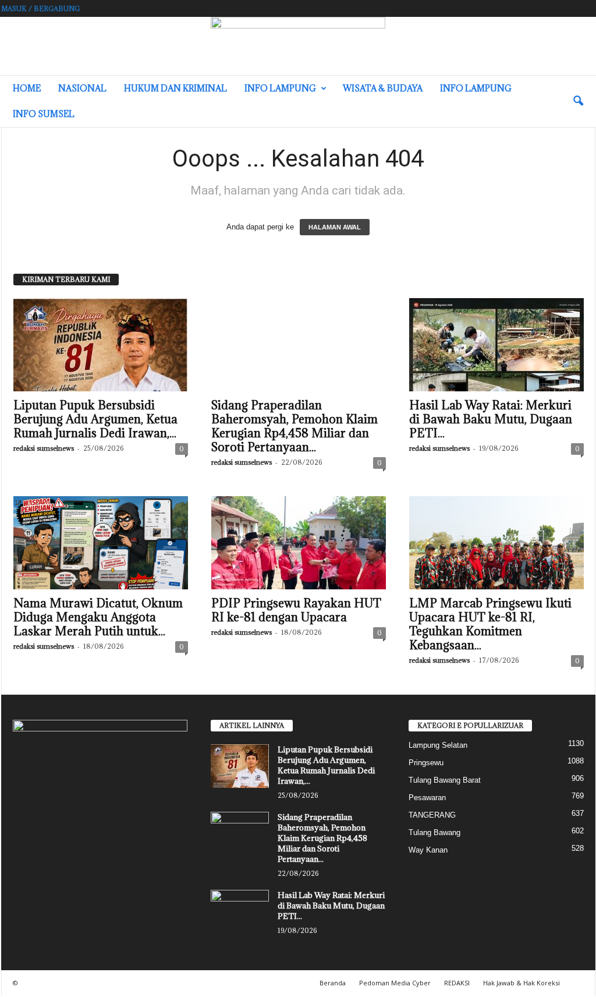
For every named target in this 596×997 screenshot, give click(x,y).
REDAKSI (457, 982)
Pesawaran (427, 797)
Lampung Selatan (438, 745)
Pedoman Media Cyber (395, 982)
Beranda (333, 982)
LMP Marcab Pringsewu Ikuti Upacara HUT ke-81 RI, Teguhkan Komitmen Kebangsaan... (490, 624)
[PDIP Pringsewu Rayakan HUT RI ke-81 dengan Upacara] (298, 542)
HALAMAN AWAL (334, 227)
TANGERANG (432, 815)
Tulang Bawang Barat (445, 780)
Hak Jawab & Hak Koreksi (521, 982)
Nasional (82, 88)
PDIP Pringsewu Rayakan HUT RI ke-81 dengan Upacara (296, 610)
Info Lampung (280, 88)
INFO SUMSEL (43, 113)
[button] (578, 101)
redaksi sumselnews (43, 448)
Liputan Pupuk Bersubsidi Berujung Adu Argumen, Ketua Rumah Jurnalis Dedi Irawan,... (95, 419)
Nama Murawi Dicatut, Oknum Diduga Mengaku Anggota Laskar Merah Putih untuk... (98, 617)
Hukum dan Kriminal (175, 88)
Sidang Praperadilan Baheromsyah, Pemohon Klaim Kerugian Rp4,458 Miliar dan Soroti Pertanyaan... (294, 426)
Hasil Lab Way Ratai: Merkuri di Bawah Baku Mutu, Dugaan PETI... (490, 419)
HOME (27, 88)
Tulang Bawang (434, 832)
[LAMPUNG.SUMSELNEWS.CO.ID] (298, 46)
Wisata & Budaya (383, 88)
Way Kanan (428, 850)
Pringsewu (426, 762)
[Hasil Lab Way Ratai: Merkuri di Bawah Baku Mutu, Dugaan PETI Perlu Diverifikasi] (496, 344)
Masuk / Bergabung (40, 8)
